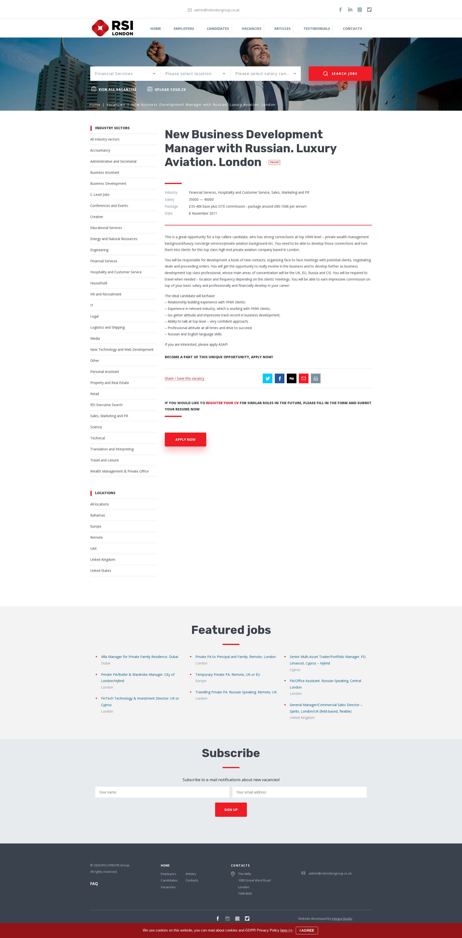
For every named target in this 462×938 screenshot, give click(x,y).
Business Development (108, 183)
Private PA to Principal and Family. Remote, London (235, 656)
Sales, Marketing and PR (109, 416)
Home (155, 28)
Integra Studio (342, 918)
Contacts (352, 28)
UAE (93, 548)
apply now (185, 439)
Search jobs (343, 73)
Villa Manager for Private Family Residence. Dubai (139, 656)
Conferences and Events (109, 205)
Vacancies (252, 28)
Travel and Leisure (104, 460)
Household (98, 283)
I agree (307, 930)
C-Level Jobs (99, 194)
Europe (95, 526)
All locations (99, 504)
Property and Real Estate (109, 382)
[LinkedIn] (350, 10)
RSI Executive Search (106, 404)
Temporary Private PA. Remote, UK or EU (227, 674)
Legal (94, 316)
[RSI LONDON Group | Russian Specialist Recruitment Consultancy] (112, 27)
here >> (286, 930)
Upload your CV (170, 89)
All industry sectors (105, 139)
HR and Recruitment (106, 294)
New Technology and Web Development (122, 349)
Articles (191, 874)
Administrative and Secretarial (113, 161)
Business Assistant (104, 172)
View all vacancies (118, 89)
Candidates (218, 28)
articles (282, 28)
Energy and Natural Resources (113, 238)
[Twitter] (369, 9)
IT (91, 305)
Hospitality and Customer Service (116, 272)
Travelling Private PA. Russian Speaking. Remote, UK (236, 692)
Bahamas (97, 515)
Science (96, 427)
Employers (184, 28)
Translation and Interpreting (112, 449)
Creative (96, 216)
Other (94, 360)
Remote (96, 537)
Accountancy (100, 150)
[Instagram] (359, 9)
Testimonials (316, 28)
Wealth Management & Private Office (119, 471)
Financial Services (103, 261)
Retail (94, 393)
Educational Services (106, 227)
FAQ (94, 883)
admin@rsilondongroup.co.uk (216, 10)
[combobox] (125, 73)
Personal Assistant (104, 371)
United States (100, 570)
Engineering (99, 250)
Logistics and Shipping (107, 327)
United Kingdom (102, 559)
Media (95, 338)
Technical (97, 438)
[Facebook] (340, 9)
